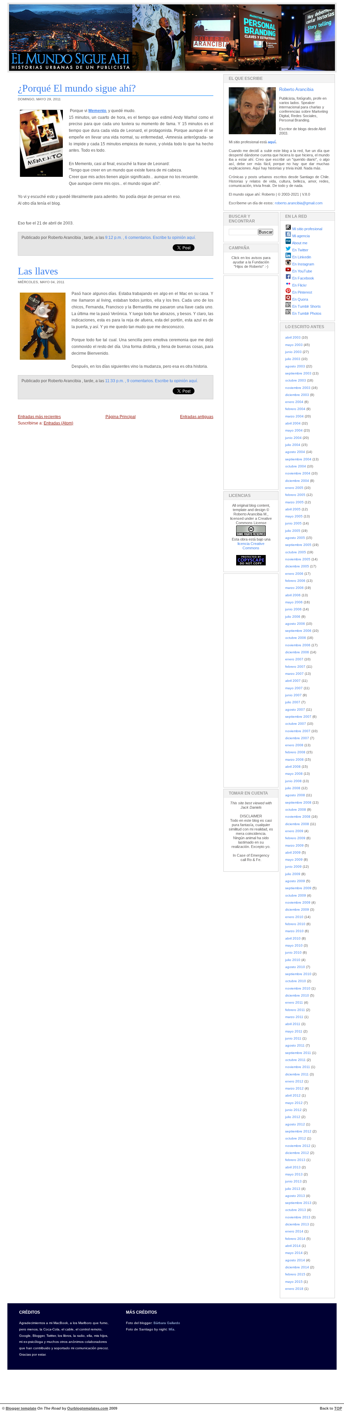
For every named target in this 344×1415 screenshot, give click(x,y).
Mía (171, 1329)
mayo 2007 (294, 688)
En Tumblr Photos (306, 313)
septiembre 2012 (298, 1131)
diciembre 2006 (297, 652)
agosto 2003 (295, 366)
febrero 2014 (295, 1239)
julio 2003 (292, 359)
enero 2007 (294, 659)
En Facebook (302, 278)
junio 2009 (293, 866)
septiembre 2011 (298, 1053)
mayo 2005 (294, 516)
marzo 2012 (294, 1088)
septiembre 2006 (298, 631)
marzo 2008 (294, 759)
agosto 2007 (295, 709)
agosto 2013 (295, 1196)
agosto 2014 (295, 1260)
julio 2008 (292, 788)
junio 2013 (293, 1181)
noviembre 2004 (297, 473)
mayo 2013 (294, 1174)
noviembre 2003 (297, 388)
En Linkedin (301, 257)
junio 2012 (293, 1110)
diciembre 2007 (297, 738)
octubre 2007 (295, 723)
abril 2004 (293, 423)
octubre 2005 (295, 552)
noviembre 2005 (297, 559)
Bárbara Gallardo (167, 1323)
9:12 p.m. (113, 237)
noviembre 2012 (297, 1146)
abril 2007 (293, 681)
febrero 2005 (295, 495)
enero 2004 (294, 402)
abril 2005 (293, 509)
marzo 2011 (294, 1017)
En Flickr (299, 285)
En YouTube (301, 271)
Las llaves (38, 270)
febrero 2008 (295, 752)
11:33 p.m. (114, 380)
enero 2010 (294, 917)
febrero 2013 (295, 1160)
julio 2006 (292, 616)
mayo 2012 (294, 1103)
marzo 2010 (294, 931)
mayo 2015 (294, 1281)
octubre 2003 (295, 380)
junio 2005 (293, 523)
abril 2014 (293, 1246)
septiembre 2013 (298, 1203)
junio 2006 (293, 609)
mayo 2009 (294, 859)
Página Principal (120, 416)
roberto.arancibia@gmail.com (298, 203)
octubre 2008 (295, 809)
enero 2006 (294, 573)
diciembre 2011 (297, 1074)
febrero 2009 (295, 838)
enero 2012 (294, 1081)
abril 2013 (293, 1167)
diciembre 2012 (297, 1153)
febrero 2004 (295, 409)
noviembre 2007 (297, 731)
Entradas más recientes (39, 416)
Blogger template (21, 1408)
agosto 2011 (295, 1045)
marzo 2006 (294, 588)
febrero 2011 (295, 1010)
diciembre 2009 (297, 909)
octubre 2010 (295, 981)
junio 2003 (293, 352)
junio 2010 (293, 952)
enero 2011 (294, 1002)
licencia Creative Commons (251, 546)
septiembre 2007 (298, 716)
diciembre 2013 (297, 1224)
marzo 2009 (294, 845)
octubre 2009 (295, 895)
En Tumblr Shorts (306, 306)
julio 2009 (292, 874)
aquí (271, 142)
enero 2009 (294, 831)
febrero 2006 (295, 581)
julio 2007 (292, 702)
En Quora (299, 299)
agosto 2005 (295, 538)
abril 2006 (293, 595)
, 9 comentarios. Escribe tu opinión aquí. (161, 380)
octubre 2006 (295, 638)
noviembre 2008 (297, 816)
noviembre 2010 (297, 988)
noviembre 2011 (297, 1067)
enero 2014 (294, 1231)
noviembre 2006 (297, 645)
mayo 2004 (294, 430)
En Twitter (299, 250)
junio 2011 (293, 1038)
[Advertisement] (249, 381)
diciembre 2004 (297, 481)
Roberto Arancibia (296, 89)
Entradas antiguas (196, 416)
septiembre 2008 (298, 802)
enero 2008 (294, 745)
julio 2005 (292, 531)
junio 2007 (293, 695)
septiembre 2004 (298, 459)
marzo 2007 (294, 673)
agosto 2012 (295, 1124)
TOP (338, 1408)
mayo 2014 (294, 1253)
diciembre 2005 (297, 566)
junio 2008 (293, 781)
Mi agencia (300, 236)
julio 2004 (292, 445)
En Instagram (302, 264)
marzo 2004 (294, 416)
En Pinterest (301, 292)
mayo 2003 (294, 345)
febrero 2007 (295, 666)
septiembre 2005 (298, 545)
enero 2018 (294, 1289)
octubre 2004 (295, 466)
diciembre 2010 (297, 995)
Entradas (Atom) (58, 423)
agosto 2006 (295, 623)
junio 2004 (293, 438)
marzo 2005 (294, 502)
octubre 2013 (295, 1210)
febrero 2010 (295, 924)
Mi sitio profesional (306, 229)
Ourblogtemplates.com (87, 1408)
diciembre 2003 (297, 395)
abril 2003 (293, 337)
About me (299, 243)
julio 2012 (292, 1117)
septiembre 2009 (298, 888)
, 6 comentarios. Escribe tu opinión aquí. (159, 237)
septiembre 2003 (298, 373)
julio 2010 (292, 960)
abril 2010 (293, 938)
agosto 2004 (295, 452)
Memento (97, 110)
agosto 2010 (295, 967)
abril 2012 (293, 1095)
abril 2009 (293, 852)
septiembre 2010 (298, 974)
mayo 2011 (293, 1031)
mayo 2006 (294, 602)
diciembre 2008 (297, 824)
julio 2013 (292, 1189)
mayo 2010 (294, 945)
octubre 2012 (295, 1138)
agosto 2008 (295, 795)
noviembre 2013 (297, 1217)
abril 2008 (293, 766)
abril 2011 (292, 1024)
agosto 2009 (295, 881)
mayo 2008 (294, 773)
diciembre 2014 (297, 1267)
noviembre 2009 (297, 902)
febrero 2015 (295, 1274)
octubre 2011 (295, 1060)
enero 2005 (294, 488)
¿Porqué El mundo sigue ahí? (77, 88)
